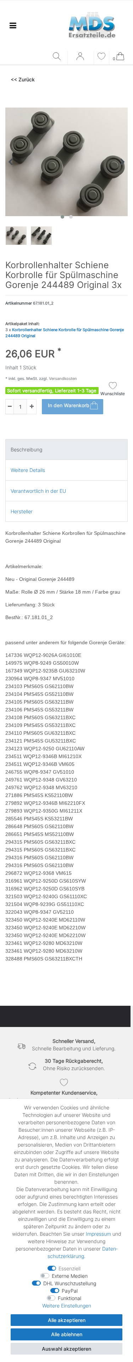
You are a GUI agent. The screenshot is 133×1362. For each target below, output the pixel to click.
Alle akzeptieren (66, 1320)
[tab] (66, 449)
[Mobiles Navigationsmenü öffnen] (12, 25)
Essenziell (70, 1268)
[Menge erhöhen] (32, 406)
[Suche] (58, 56)
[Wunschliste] (101, 57)
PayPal (70, 1291)
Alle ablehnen (66, 1334)
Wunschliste (112, 393)
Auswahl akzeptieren (66, 1349)
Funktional (69, 1298)
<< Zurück (23, 79)
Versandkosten (62, 378)
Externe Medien (70, 1276)
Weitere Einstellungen (66, 1306)
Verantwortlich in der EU (38, 491)
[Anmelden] (80, 58)
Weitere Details (28, 470)
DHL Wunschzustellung (69, 1283)
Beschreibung (26, 449)
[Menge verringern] (9, 406)
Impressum (98, 1234)
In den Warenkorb (68, 405)
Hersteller (22, 511)
